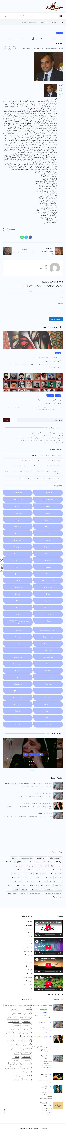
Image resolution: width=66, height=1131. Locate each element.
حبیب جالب (18, 587)
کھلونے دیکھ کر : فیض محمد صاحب (51, 455)
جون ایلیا (48, 587)
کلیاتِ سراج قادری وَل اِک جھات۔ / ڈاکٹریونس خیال (47, 435)
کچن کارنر (18, 684)
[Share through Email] (13, 229)
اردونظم (31, 869)
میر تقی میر (18, 704)
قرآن (18, 677)
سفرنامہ (18, 637)
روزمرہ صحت (18, 630)
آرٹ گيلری (18, 506)
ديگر (48, 614)
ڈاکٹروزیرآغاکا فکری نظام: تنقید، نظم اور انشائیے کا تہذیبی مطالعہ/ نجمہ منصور (36, 438)
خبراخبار (48, 600)
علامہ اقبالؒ (20, 885)
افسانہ (18, 526)
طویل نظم (33, 885)
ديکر (18, 607)
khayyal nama (41, 858)
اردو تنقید (18, 866)
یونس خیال (57, 897)
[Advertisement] (33, 835)
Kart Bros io (35, 455)
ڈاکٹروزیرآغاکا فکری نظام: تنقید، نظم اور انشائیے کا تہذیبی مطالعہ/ (42, 1049)
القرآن (29, 873)
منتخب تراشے (17, 697)
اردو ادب (43, 866)
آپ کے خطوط (18, 513)
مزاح (24, 889)
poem (14, 858)
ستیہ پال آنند (55, 881)
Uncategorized (48, 506)
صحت (18, 650)
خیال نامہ (48, 607)
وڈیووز (48, 724)
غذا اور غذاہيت (18, 664)
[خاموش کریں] (39, 935)
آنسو (48, 513)
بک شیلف (54, 22)
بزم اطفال (48, 547)
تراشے (48, 574)
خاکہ (17, 594)
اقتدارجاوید (41, 873)
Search (7, 420)
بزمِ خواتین (18, 547)
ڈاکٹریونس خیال (35, 893)
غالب (48, 664)
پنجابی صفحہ (18, 560)
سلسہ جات (48, 643)
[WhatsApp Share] (8, 229)
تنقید (17, 580)
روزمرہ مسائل (48, 637)
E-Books (48, 493)
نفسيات (18, 718)
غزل (48, 670)
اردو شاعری (56, 869)
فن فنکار (18, 670)
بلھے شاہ (17, 553)
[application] (48, 928)
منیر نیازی (48, 704)
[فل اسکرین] (36, 935)
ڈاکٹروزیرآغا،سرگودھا (48, 630)
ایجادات (48, 540)
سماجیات (18, 643)
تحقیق (48, 567)
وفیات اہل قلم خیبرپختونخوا (49, 400)
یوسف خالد (12, 893)
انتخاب (48, 533)
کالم (48, 684)
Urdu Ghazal (47, 862)
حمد (48, 594)
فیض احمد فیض (48, 677)
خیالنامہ (15, 877)
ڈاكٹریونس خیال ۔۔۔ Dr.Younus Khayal (18, 622)
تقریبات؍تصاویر (48, 580)
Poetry (18, 499)
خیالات (38, 877)
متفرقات (17, 691)
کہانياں (48, 691)
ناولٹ (48, 711)
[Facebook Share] (4, 229)
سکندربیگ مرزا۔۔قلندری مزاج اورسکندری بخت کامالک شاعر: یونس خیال (40, 440)
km (58, 361)
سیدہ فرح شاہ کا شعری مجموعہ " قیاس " (46, 357)
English (18, 493)
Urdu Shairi (9, 862)
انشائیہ (18, 533)
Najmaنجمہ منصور (26, 858)
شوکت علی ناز (46, 885)
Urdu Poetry (21, 862)
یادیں (18, 724)
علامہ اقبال (18, 657)
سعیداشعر (30, 881)
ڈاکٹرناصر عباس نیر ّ (53, 893)
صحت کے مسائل (48, 657)
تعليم (17, 574)
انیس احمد (17, 873)
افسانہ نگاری (56, 873)
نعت (48, 718)
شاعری (48, 650)
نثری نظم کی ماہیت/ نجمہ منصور (53, 443)
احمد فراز (48, 520)
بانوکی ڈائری (18, 540)
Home (61, 22)
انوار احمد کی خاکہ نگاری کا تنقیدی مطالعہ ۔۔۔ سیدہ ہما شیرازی (40, 466)
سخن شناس (42, 881)
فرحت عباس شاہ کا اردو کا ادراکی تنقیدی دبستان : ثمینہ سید (41, 478)
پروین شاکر (48, 560)
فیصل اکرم (35, 889)
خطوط (18, 600)
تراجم (18, 567)
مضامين (48, 697)
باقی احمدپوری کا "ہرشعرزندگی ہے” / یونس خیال (47, 433)
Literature (48, 499)
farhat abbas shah (55, 858)
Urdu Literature (34, 862)
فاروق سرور (47, 889)
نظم (18, 711)
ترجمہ (58, 877)
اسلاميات (48, 526)
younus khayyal (56, 866)
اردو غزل (43, 869)
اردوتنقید (31, 866)
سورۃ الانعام (17, 881)
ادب (17, 520)
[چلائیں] (61, 935)
